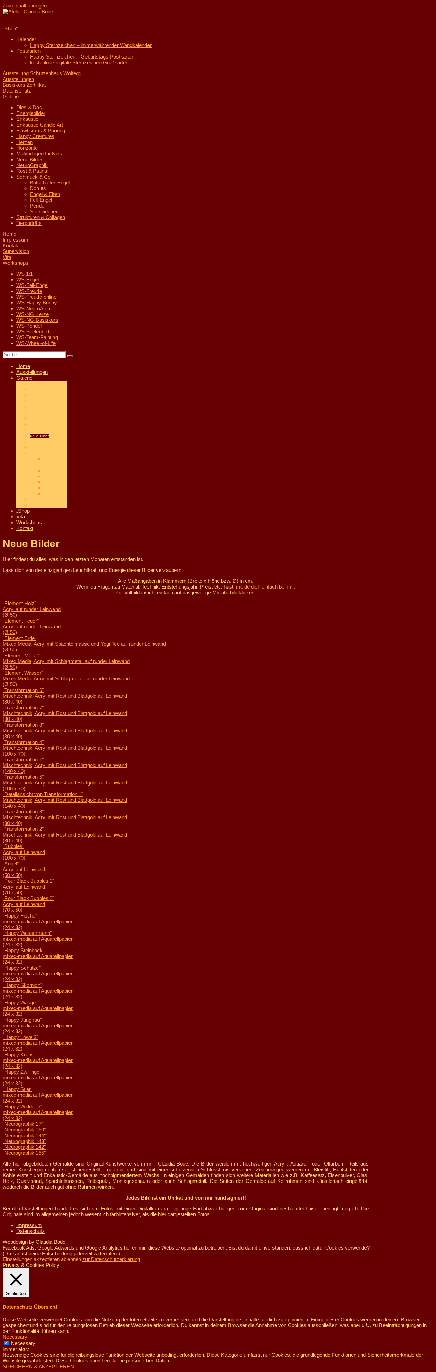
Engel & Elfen (45, 194)
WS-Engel (27, 279)
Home (9, 234)
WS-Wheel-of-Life (36, 343)
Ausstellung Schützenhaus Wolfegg (42, 73)
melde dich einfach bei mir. (265, 587)
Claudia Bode (50, 1242)
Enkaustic (27, 119)
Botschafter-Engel (50, 182)
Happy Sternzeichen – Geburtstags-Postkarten (82, 57)
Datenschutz (17, 91)
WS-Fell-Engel (32, 285)
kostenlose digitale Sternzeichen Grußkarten (79, 62)
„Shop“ (10, 28)
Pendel (37, 206)
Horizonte (27, 148)
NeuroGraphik (32, 165)
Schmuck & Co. (34, 177)
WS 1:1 (24, 274)
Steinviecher (44, 211)
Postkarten (28, 51)
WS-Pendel (29, 326)
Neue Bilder (29, 159)
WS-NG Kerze (32, 314)
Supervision (16, 251)
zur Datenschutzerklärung (111, 1259)
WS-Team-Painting (37, 337)
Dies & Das (29, 107)
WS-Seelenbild (32, 331)
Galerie (11, 96)
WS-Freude (29, 291)
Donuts (38, 188)
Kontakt (11, 245)
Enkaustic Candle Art (39, 125)
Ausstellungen (18, 79)
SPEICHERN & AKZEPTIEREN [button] (38, 1366)
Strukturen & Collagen (40, 217)
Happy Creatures (35, 136)
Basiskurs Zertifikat (24, 85)
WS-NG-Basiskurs (37, 320)
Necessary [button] (15, 1337)
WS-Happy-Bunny (36, 302)
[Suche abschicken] (70, 356)
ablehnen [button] (71, 1259)
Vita (7, 257)
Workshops (15, 263)
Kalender (26, 39)
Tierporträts (29, 223)
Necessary (23, 1343)
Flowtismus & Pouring (40, 130)
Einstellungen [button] (17, 1259)
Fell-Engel (41, 200)
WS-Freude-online (36, 297)
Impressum (15, 240)
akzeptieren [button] (47, 1259)
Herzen (24, 142)
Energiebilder (30, 113)
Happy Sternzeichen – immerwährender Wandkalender (91, 45)
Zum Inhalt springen (25, 6)
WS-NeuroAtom (34, 308)
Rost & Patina (31, 171)
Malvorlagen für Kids (39, 153)
